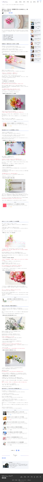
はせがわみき (10, 462)
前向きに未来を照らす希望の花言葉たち (7, 38)
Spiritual (34, 2)
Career (16, 2)
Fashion (28, 2)
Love (31, 2)
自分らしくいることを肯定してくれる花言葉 (8, 37)
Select (38, 2)
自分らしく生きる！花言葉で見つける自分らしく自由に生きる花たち (16, 4)
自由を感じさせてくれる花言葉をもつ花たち (8, 36)
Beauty (24, 2)
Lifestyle (20, 2)
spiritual (37, 476)
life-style (7, 4)
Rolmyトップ (3, 4)
